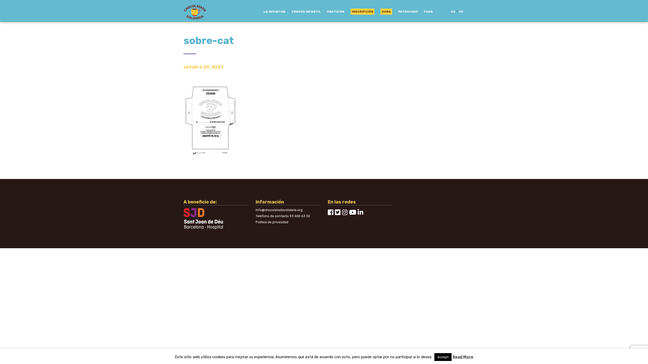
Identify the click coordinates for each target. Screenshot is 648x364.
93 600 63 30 (300, 216)
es (461, 11)
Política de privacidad (272, 222)
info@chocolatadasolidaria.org (279, 210)
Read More (463, 357)
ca (453, 11)
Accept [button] (443, 357)
